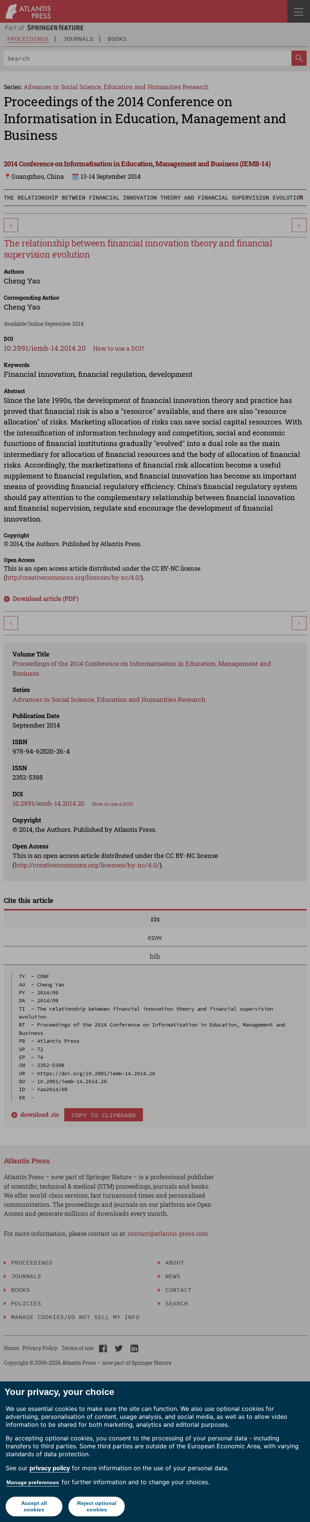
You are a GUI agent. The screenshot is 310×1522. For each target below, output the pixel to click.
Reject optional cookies (96, 1506)
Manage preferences (32, 1482)
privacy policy (49, 1468)
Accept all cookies (34, 1506)
